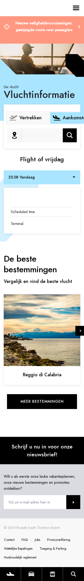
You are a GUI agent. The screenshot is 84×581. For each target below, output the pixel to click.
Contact (9, 539)
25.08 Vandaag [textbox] (21, 177)
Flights (10, 574)
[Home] (16, 30)
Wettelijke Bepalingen (18, 548)
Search (73, 574)
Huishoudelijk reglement (20, 557)
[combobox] (42, 177)
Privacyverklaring (58, 539)
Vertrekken (30, 117)
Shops (52, 574)
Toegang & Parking (53, 548)
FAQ (24, 539)
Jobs (37, 539)
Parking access (31, 574)
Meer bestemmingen (42, 401)
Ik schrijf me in (73, 502)
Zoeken (70, 135)
